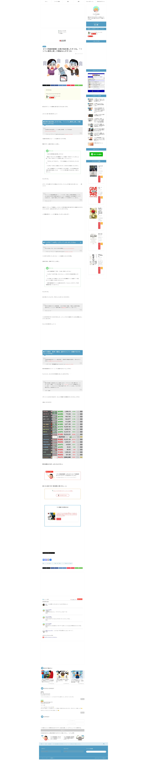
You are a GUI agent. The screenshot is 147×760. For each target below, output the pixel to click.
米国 (71, 563)
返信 (83, 699)
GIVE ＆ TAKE (100, 188)
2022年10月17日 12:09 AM (45, 694)
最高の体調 (100, 233)
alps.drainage (47, 702)
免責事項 (51, 758)
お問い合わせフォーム (101, 1)
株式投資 (67, 563)
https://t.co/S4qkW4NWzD (68, 248)
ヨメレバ (99, 168)
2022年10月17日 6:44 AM (45, 703)
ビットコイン (52, 563)
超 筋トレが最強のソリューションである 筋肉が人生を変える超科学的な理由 (100, 211)
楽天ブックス (99, 179)
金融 (68, 1)
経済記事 (44, 46)
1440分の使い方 (100, 166)
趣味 (78, 1)
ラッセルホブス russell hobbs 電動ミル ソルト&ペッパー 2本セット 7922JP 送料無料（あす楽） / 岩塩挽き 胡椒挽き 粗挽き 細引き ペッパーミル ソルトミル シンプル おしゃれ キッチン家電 (66, 514)
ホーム (46, 1)
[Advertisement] (62, 17)
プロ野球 (57, 563)
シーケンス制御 (57, 1)
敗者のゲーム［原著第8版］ (100, 255)
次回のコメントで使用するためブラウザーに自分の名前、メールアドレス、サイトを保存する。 (62, 727)
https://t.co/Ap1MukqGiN (50, 131)
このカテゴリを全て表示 (96, 88)
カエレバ (61, 516)
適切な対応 (64, 307)
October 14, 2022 (69, 134)
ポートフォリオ (62, 563)
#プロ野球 (49, 361)
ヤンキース (66, 384)
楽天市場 (58, 519)
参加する (103, 89)
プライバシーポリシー (45, 758)
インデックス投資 (46, 563)
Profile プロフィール (89, 1)
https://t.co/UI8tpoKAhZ (57, 361)
